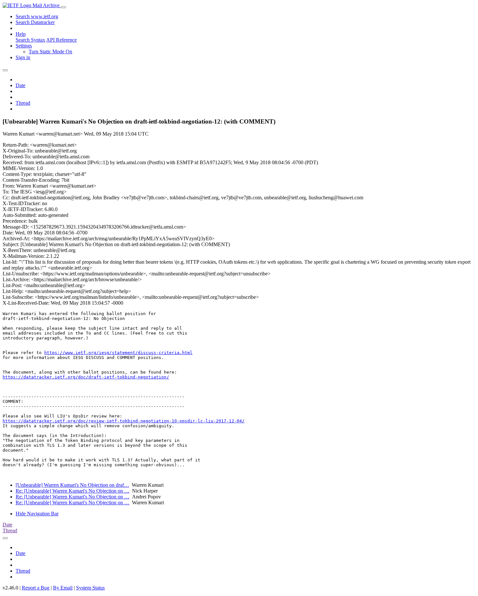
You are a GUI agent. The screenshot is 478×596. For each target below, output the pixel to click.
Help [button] (21, 34)
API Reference (61, 40)
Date (20, 85)
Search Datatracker (35, 22)
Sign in (23, 57)
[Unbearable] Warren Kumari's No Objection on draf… (72, 485)
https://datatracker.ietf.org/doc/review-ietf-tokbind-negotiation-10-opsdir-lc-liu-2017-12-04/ (124, 420)
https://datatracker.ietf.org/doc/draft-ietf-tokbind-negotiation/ (86, 377)
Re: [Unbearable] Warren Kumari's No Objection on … (72, 491)
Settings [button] (24, 45)
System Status (90, 587)
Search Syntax (30, 40)
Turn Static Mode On (50, 51)
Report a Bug (35, 587)
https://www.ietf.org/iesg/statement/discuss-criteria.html (118, 352)
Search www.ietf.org (37, 16)
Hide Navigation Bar (37, 513)
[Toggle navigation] (63, 7)
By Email (63, 587)
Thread (23, 103)
